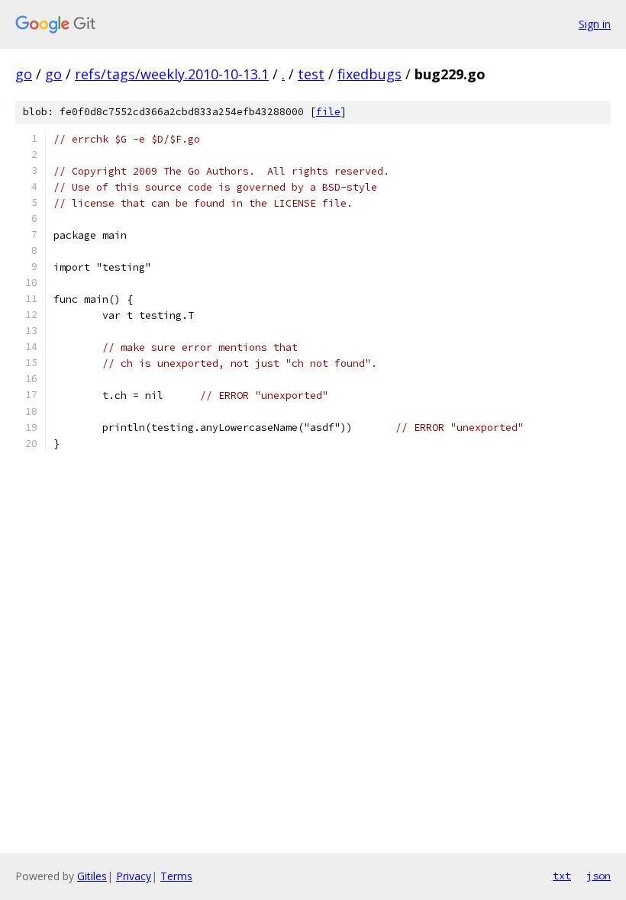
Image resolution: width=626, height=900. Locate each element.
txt (562, 875)
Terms (176, 876)
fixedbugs (369, 74)
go (23, 74)
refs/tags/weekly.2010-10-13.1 (172, 74)
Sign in (595, 24)
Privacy (133, 876)
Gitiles (92, 876)
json (598, 875)
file (328, 111)
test (311, 74)
